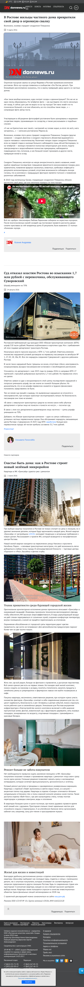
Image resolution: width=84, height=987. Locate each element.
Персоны (35, 923)
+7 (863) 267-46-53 (31, 966)
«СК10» (32, 534)
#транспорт (9, 429)
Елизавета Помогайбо (25, 440)
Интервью (47, 6)
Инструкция (24, 923)
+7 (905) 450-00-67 (11, 966)
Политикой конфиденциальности (27, 978)
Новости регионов (38, 924)
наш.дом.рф (59, 896)
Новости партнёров (20, 924)
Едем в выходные (11, 923)
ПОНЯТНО (28, 982)
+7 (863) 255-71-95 (11, 964)
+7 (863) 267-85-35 (31, 964)
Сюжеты (37, 6)
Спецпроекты (58, 6)
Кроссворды (47, 923)
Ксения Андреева (22, 242)
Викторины (58, 923)
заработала (51, 422)
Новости (28, 6)
